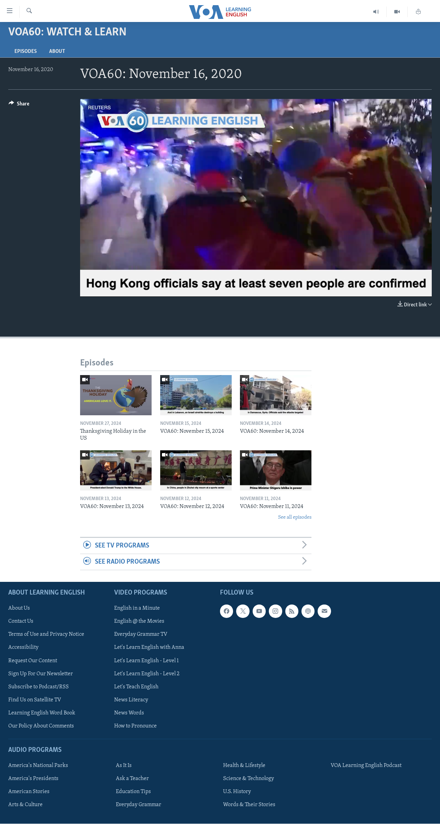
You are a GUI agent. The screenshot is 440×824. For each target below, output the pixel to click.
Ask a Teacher (132, 779)
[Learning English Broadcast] (376, 12)
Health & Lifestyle (244, 766)
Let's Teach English (136, 687)
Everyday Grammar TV (140, 634)
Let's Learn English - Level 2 (146, 674)
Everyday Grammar (138, 805)
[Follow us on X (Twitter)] (242, 611)
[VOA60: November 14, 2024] (275, 395)
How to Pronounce (135, 726)
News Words (129, 713)
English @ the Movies (139, 621)
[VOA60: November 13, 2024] (116, 470)
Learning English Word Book (41, 713)
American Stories (29, 792)
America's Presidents (33, 779)
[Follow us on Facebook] (226, 611)
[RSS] (291, 611)
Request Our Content (32, 661)
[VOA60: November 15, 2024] (196, 395)
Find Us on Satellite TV (34, 700)
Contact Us (20, 621)
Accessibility (23, 648)
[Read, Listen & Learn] (418, 12)
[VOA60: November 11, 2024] (275, 470)
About (57, 51)
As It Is (124, 766)
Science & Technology (248, 779)
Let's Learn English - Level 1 (146, 661)
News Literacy (131, 700)
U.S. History (237, 792)
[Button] (19, 105)
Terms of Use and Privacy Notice (46, 634)
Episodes (25, 51)
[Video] (397, 12)
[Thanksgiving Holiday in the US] (116, 395)
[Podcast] (308, 611)
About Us (19, 608)
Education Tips (133, 792)
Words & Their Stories (249, 805)
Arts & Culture (25, 805)
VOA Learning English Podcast (366, 766)
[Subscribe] (324, 611)
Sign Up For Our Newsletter (40, 674)
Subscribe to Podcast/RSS (38, 687)
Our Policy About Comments (41, 726)
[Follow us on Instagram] (275, 611)
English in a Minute (137, 608)
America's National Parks (38, 766)
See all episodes (294, 517)
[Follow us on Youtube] (259, 611)
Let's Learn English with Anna (149, 648)
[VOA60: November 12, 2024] (196, 470)
